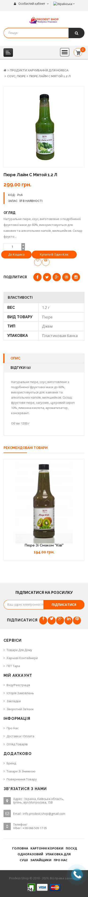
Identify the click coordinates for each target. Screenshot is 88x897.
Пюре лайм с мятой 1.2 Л (50, 76)
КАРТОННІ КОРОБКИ (47, 848)
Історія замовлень (20, 693)
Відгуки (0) (21, 368)
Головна (20, 848)
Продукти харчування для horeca (39, 70)
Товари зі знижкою (21, 771)
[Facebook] (43, 620)
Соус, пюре (16, 76)
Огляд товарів (17, 744)
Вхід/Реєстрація (18, 685)
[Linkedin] (69, 620)
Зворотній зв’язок (20, 709)
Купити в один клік (54, 254)
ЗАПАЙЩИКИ (40, 860)
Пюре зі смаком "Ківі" (44, 545)
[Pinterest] (77, 620)
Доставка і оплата (20, 736)
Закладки (14, 701)
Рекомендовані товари (26, 448)
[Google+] (60, 620)
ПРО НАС (60, 860)
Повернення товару (22, 779)
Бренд (11, 763)
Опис (15, 358)
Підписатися (64, 604)
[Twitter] (52, 620)
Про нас (13, 728)
